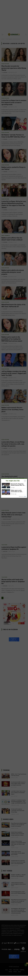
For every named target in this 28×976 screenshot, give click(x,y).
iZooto (25, 496)
